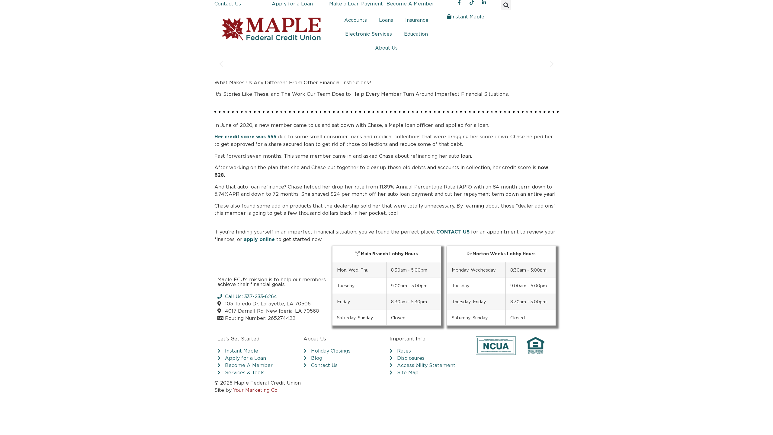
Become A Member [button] (410, 3)
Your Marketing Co (255, 390)
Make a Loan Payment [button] (356, 3)
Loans (386, 20)
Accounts (355, 20)
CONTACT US (453, 232)
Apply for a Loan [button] (292, 3)
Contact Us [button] (227, 3)
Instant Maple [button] (467, 16)
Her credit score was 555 (245, 136)
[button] (506, 5)
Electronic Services (368, 34)
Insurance (416, 20)
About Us (386, 47)
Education (416, 34)
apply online (259, 239)
